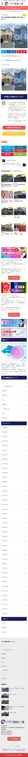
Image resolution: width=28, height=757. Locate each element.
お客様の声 (6, 409)
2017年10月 (5, 591)
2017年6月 (5, 604)
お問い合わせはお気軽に (15, 755)
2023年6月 (5, 432)
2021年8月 (5, 473)
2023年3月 (5, 436)
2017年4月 (5, 609)
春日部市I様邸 (13, 712)
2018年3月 (5, 572)
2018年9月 (5, 554)
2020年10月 (5, 509)
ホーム (3, 381)
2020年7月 (5, 513)
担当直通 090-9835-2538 (14, 127)
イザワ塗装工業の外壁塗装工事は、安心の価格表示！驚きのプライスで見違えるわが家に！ (14, 7)
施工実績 (5, 142)
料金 (3, 400)
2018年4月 (5, 568)
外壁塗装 (4, 390)
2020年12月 (5, 504)
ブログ (3, 413)
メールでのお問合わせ (14, 738)
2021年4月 (5, 486)
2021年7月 (5, 477)
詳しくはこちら (14, 277)
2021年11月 (5, 463)
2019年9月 (5, 536)
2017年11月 (5, 586)
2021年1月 (5, 500)
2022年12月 (5, 441)
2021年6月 (5, 482)
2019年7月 (5, 541)
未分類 (3, 632)
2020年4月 (5, 527)
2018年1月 (5, 581)
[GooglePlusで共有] (19, 51)
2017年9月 (5, 595)
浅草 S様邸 (12, 694)
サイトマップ (11, 746)
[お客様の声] (14, 332)
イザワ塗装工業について (8, 386)
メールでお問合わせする (14, 133)
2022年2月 (5, 459)
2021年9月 (5, 468)
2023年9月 (5, 427)
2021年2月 (5, 495)
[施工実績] (14, 323)
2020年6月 (5, 518)
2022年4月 (5, 450)
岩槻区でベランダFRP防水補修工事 (16, 707)
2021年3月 (5, 491)
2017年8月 (5, 600)
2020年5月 (5, 522)
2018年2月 (5, 577)
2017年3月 (5, 613)
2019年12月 (5, 532)
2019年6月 (5, 545)
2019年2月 (5, 550)
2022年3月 (5, 454)
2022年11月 (5, 445)
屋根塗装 (4, 395)
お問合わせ (5, 418)
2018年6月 (5, 563)
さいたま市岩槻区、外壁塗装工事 (16, 689)
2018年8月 (5, 559)
